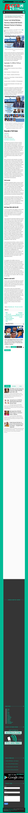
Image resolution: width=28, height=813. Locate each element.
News (12, 33)
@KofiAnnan (6, 134)
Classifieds (9, 723)
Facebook (19, 347)
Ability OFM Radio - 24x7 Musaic (12, 760)
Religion (8, 716)
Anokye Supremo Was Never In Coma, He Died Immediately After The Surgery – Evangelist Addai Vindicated (16, 425)
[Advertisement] (15, 473)
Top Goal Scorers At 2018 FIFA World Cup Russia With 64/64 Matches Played (16, 401)
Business (9, 721)
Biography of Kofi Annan (14, 31)
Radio (8, 712)
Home (8, 709)
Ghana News (11, 32)
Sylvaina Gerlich (16, 33)
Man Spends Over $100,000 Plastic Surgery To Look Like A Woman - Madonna (16, 412)
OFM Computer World (12, 810)
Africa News (7, 31)
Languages (9, 717)
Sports (8, 715)
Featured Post (14, 386)
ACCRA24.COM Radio (8, 809)
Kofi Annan (16, 32)
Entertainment (10, 722)
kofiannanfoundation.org (9, 138)
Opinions (9, 719)
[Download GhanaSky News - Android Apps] (14, 779)
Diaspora (9, 718)
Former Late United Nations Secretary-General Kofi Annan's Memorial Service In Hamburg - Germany (13, 24)
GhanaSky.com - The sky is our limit (15, 306)
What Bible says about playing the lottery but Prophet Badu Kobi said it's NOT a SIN (17, 390)
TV (7, 711)
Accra (8, 714)
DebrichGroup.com (7, 811)
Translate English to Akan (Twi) (12, 766)
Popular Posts (7, 386)
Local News (8, 33)
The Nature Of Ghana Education (12, 769)
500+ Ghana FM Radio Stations (12, 763)
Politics (8, 720)
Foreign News (6, 32)
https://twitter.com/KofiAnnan (9, 139)
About (8, 710)
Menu (4, 2)
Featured (20, 31)
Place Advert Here (20, 386)
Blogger (13, 347)
